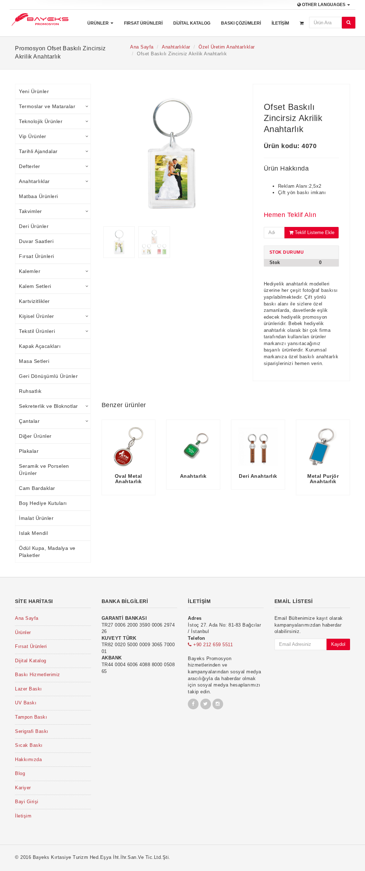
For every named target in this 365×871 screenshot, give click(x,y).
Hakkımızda (28, 759)
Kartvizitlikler (34, 301)
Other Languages (323, 4)
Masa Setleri (34, 361)
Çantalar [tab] (29, 421)
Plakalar (28, 451)
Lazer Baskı (28, 689)
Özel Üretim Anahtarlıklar (227, 47)
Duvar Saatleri (36, 241)
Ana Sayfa (142, 47)
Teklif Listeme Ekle (313, 232)
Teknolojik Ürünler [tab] (40, 121)
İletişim (280, 23)
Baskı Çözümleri (241, 23)
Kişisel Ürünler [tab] (36, 316)
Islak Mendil (33, 533)
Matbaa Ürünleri (38, 196)
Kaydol (338, 644)
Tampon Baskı (31, 717)
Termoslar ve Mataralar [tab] (47, 106)
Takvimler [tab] (30, 211)
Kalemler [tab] (29, 271)
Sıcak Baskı (29, 745)
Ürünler (98, 23)
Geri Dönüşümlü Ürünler (48, 376)
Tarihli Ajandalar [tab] (38, 151)
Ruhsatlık (30, 391)
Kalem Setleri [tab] (35, 286)
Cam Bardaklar (37, 488)
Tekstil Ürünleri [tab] (37, 331)
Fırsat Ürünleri (143, 23)
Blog (20, 773)
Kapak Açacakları (40, 346)
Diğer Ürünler (35, 436)
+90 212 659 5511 (212, 644)
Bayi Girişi (26, 801)
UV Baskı (25, 702)
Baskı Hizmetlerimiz (37, 674)
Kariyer (23, 787)
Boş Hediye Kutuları (43, 503)
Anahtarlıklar (176, 47)
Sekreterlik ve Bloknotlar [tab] (48, 406)
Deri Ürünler (33, 226)
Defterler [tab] (29, 166)
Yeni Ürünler (34, 91)
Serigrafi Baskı (31, 731)
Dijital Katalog (191, 23)
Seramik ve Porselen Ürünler (44, 469)
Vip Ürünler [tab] (32, 136)
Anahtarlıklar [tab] (34, 181)
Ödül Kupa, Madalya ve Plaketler (47, 551)
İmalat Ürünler (36, 518)
